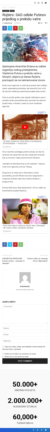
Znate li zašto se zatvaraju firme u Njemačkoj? (37, 260)
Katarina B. (8, 23)
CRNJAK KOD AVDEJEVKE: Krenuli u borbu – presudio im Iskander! (13, 261)
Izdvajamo (12, 7)
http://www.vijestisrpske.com (25, 289)
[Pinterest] (15, 28)
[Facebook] (35, 3)
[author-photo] (25, 283)
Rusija (12, 11)
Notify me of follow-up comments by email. (20, 354)
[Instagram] (38, 3)
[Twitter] (42, 3)
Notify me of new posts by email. (17, 356)
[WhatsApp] (20, 28)
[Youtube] (45, 3)
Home (4, 7)
